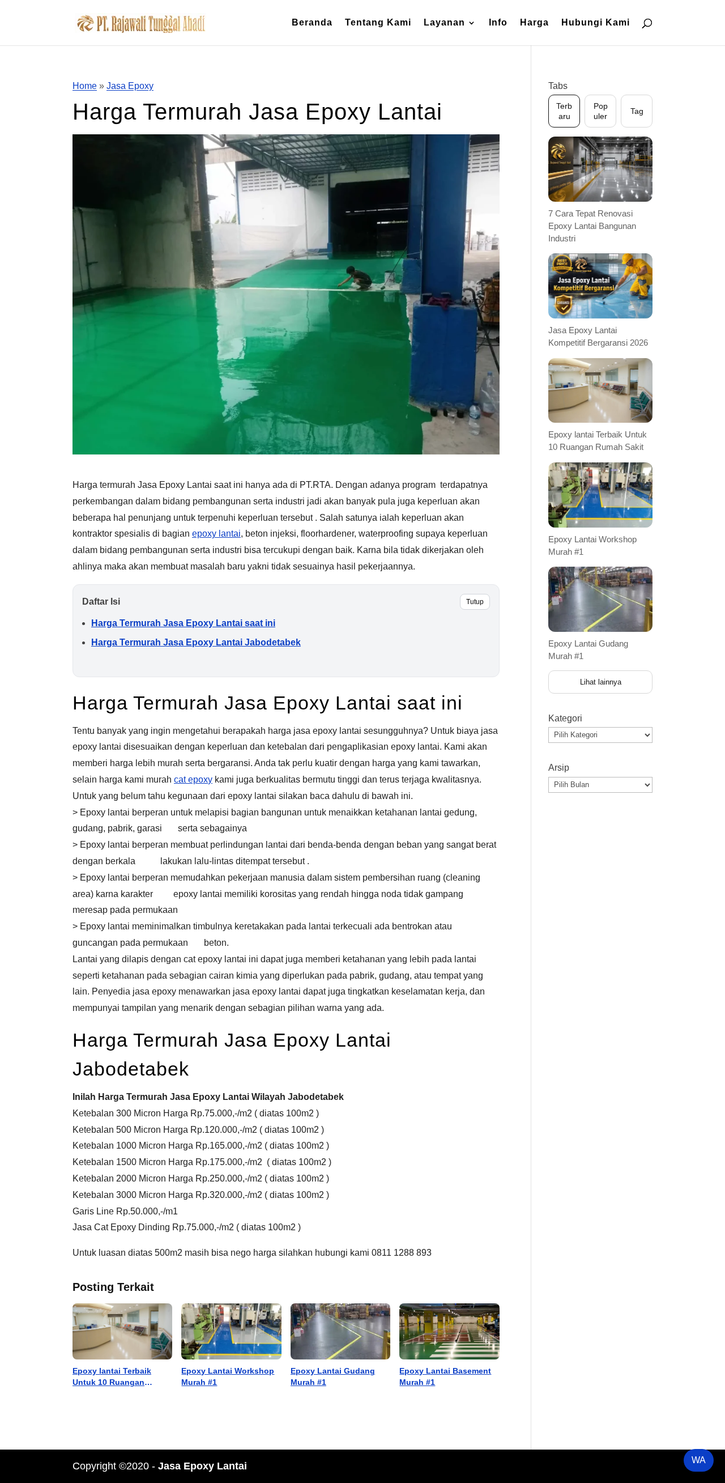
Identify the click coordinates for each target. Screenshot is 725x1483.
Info (498, 23)
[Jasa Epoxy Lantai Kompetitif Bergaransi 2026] (600, 285)
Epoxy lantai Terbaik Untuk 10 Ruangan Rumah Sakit (111, 1377)
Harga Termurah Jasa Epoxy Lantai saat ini (183, 623)
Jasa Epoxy (129, 86)
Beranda (312, 23)
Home (84, 86)
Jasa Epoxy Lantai (202, 1466)
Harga (534, 23)
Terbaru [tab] (564, 111)
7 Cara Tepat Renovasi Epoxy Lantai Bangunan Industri (592, 226)
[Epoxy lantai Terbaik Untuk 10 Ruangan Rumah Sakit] (122, 1331)
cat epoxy (193, 779)
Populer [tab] (601, 111)
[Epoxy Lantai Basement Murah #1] (449, 1331)
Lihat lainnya (600, 682)
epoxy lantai (216, 533)
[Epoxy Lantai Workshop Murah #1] (231, 1331)
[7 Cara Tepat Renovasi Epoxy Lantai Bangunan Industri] (600, 169)
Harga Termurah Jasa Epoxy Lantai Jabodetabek (196, 642)
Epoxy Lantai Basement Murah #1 (445, 1376)
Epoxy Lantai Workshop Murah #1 (227, 1376)
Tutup (475, 602)
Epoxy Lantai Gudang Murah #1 (333, 1376)
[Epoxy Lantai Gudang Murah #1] (340, 1331)
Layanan (444, 23)
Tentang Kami (378, 23)
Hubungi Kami (595, 23)
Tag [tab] (636, 111)
